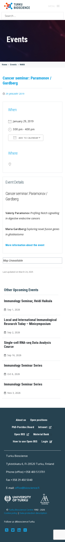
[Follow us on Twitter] (7, 529)
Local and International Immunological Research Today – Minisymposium (30, 322)
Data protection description (33, 513)
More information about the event (25, 245)
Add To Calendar (28, 138)
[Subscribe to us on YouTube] (25, 529)
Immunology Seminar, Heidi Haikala (28, 301)
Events (13, 64)
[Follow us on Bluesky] (13, 529)
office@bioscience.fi (27, 488)
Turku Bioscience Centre (21, 509)
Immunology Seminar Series (23, 365)
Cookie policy (10, 513)
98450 (22, 64)
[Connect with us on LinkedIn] (19, 529)
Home (4, 64)
